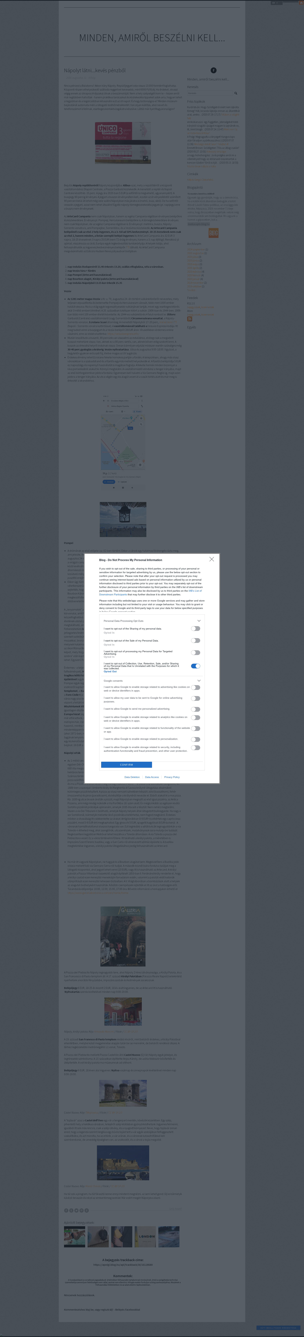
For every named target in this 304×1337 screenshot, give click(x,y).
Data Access (152, 777)
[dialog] (152, 668)
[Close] (213, 560)
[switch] (195, 628)
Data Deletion (132, 777)
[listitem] (152, 621)
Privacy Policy (172, 777)
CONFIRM (126, 764)
